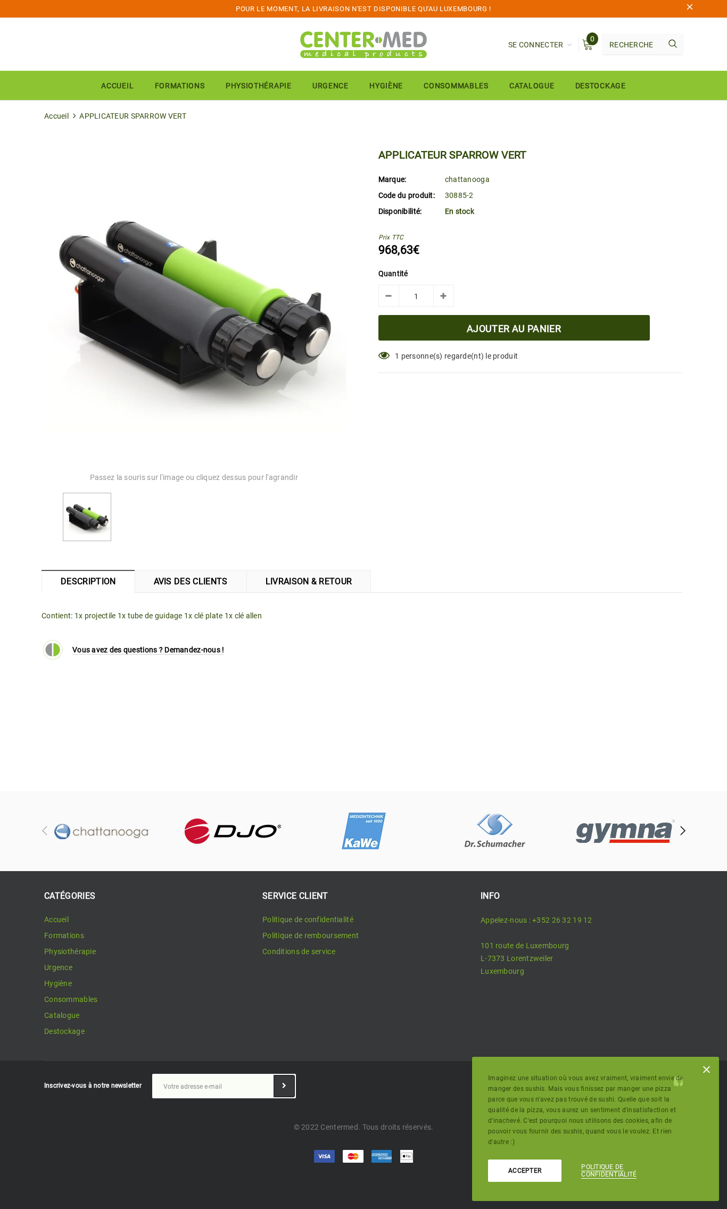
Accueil (56, 116)
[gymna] (625, 831)
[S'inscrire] (284, 1086)
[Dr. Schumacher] (494, 831)
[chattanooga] (101, 831)
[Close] (706, 1072)
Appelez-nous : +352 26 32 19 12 (536, 920)
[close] (689, 8)
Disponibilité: (400, 211)
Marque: (392, 179)
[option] (194, 302)
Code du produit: (406, 195)
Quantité (393, 273)
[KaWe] (363, 831)
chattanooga (467, 179)
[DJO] (232, 831)
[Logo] (363, 43)
